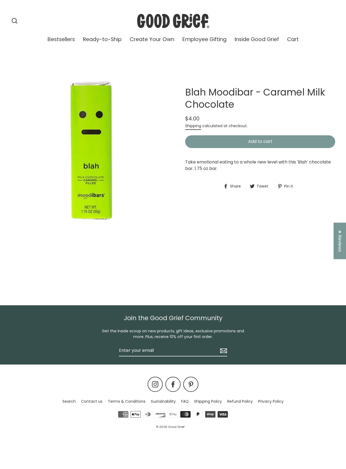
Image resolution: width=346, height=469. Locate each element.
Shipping (193, 126)
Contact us (91, 401)
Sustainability (163, 401)
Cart (293, 39)
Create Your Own (152, 39)
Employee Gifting (204, 39)
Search (69, 401)
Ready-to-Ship (102, 39)
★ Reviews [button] (340, 241)
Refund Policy (240, 401)
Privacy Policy (271, 401)
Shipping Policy (208, 401)
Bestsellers (61, 39)
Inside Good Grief (257, 39)
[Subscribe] (222, 350)
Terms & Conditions (126, 401)
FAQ (185, 401)
